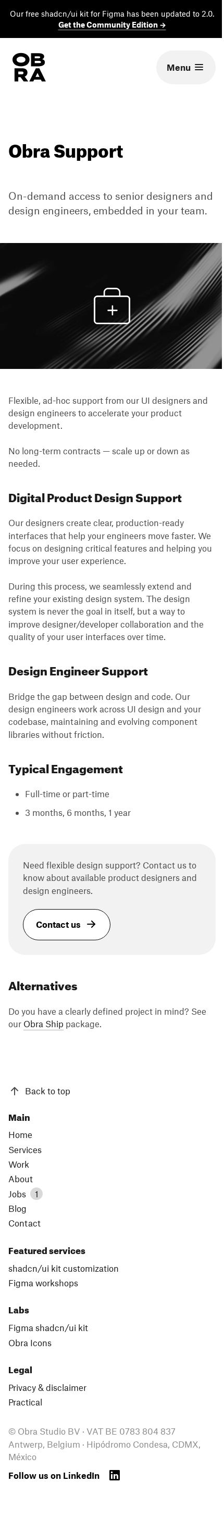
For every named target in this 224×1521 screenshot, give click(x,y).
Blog (17, 1208)
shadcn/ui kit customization (63, 1268)
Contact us (58, 924)
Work (18, 1164)
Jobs (23, 1193)
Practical (25, 1402)
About (20, 1178)
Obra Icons (30, 1342)
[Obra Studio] (29, 67)
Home (20, 1134)
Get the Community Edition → (112, 24)
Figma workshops (43, 1282)
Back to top (47, 1090)
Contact (24, 1223)
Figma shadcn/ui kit (48, 1327)
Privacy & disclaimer (47, 1387)
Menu (179, 67)
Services (25, 1149)
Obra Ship (43, 1023)
